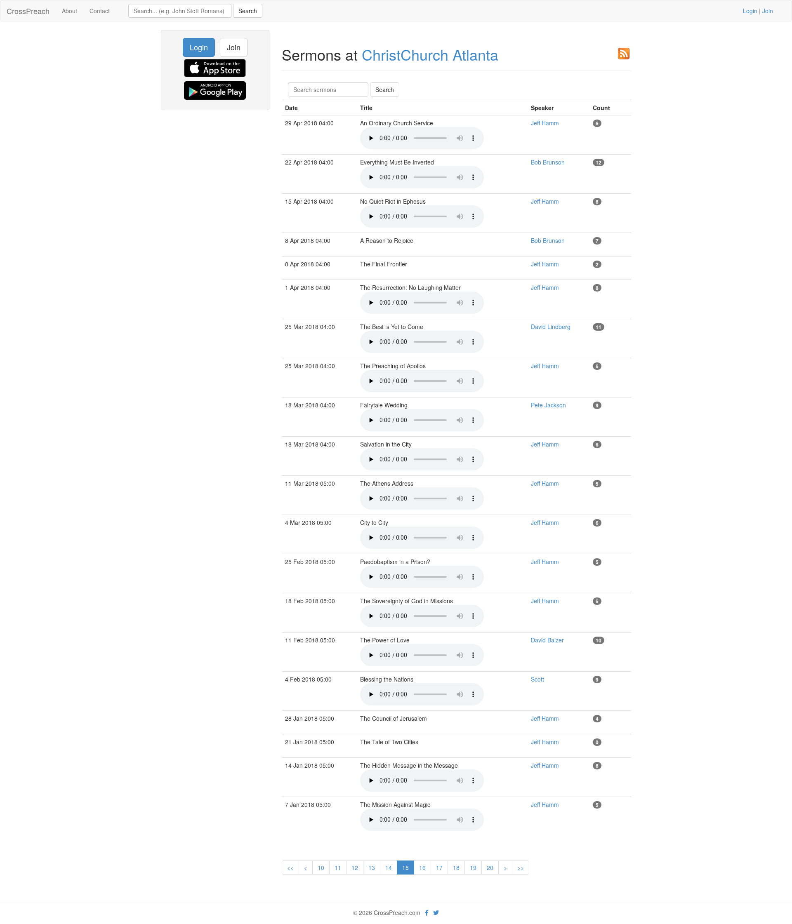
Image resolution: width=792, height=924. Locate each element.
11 (338, 867)
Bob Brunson (548, 162)
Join (767, 11)
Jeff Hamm (545, 123)
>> (520, 867)
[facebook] (426, 912)
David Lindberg (550, 326)
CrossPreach (28, 10)
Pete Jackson (548, 405)
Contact (100, 11)
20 (490, 867)
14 (388, 867)
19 (473, 867)
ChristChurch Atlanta (430, 54)
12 (354, 867)
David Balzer (547, 640)
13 (371, 867)
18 (456, 867)
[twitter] (436, 912)
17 (439, 867)
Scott (537, 679)
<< (290, 867)
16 (422, 867)
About (69, 11)
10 (321, 867)
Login (750, 11)
